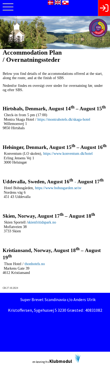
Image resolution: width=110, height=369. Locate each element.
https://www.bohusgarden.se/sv (58, 188)
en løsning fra (52, 361)
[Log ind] (104, 8)
